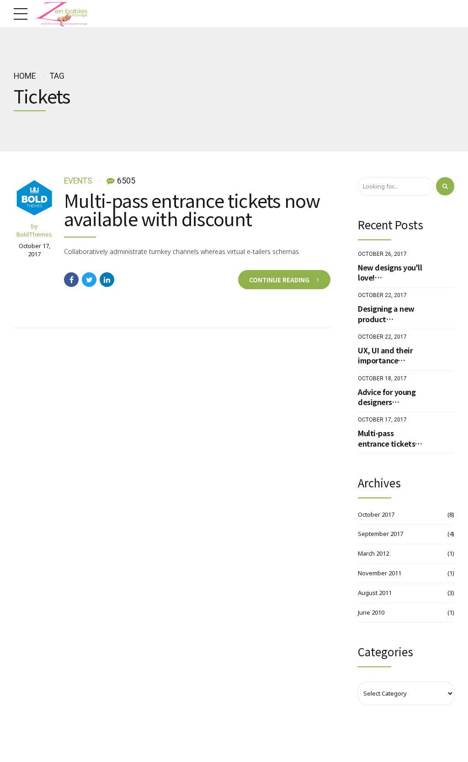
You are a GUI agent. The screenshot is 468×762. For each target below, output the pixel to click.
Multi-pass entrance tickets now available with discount (192, 209)
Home (25, 76)
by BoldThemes (34, 230)
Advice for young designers (386, 397)
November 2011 (379, 573)
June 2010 (371, 612)
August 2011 (375, 593)
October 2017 (376, 514)
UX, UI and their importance (385, 355)
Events (78, 180)
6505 (126, 181)
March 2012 (373, 553)
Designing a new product (386, 313)
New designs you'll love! (390, 272)
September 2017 (380, 534)
